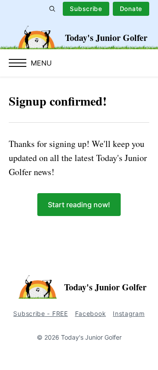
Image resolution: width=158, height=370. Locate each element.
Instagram (128, 313)
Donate (131, 8)
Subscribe (86, 8)
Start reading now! (79, 204)
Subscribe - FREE (40, 313)
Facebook (90, 313)
